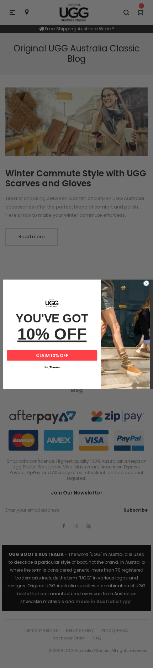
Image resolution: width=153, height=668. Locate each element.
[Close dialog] (146, 283)
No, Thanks (52, 367)
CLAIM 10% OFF (52, 355)
